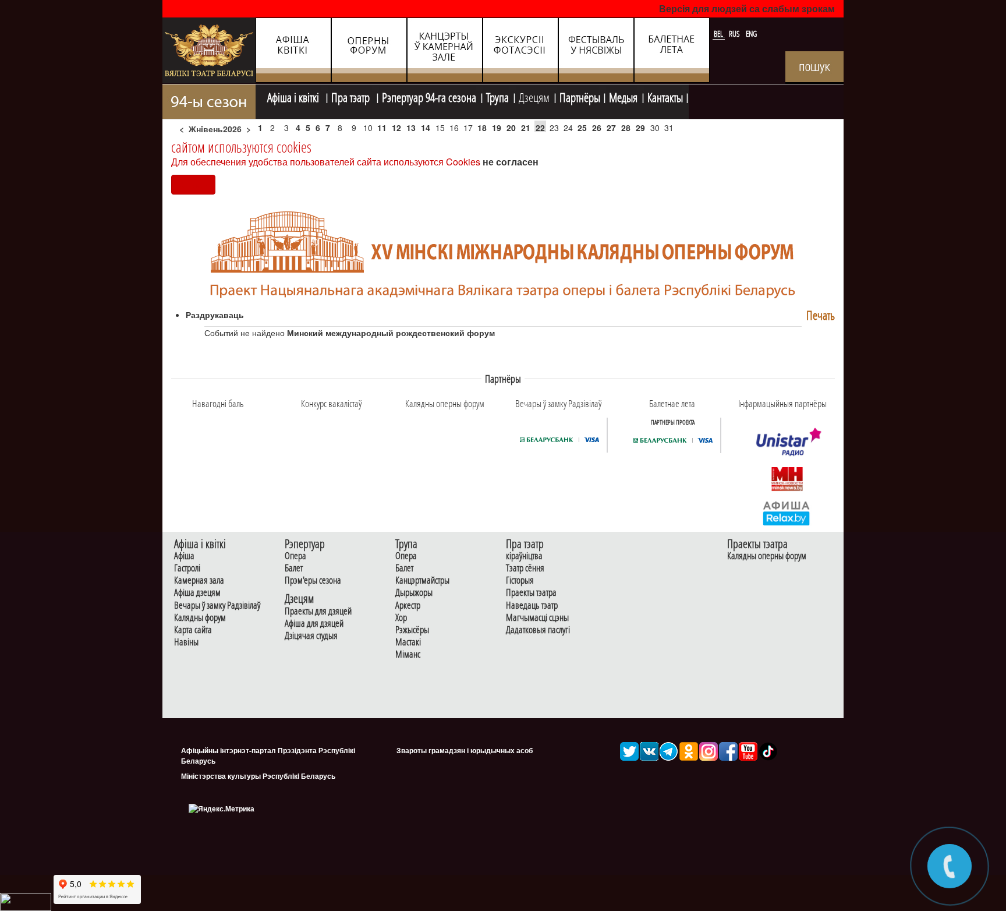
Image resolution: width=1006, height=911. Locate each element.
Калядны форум (200, 617)
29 (640, 127)
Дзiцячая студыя (311, 635)
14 (425, 127)
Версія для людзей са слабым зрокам (747, 8)
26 (596, 127)
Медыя (623, 96)
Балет (294, 568)
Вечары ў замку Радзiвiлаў (217, 605)
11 (382, 127)
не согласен (511, 161)
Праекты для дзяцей (318, 611)
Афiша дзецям (197, 592)
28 (625, 127)
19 (496, 127)
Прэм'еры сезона (313, 580)
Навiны (186, 642)
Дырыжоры (414, 592)
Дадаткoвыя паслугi (538, 630)
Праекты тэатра (531, 592)
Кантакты (665, 96)
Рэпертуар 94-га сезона (429, 96)
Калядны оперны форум (766, 556)
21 (525, 127)
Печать (820, 315)
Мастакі (408, 642)
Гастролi (187, 568)
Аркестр (407, 605)
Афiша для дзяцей (314, 623)
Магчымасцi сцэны (537, 617)
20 (511, 127)
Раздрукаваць (215, 314)
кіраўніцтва (524, 556)
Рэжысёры (412, 630)
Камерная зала (199, 580)
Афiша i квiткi (294, 96)
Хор (401, 617)
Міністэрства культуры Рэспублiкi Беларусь (258, 776)
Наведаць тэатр (532, 605)
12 (396, 127)
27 (611, 127)
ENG (751, 34)
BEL (719, 34)
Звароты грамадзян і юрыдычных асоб (464, 750)
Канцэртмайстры (422, 580)
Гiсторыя (520, 580)
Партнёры (579, 96)
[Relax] (787, 513)
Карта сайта (193, 630)
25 (582, 127)
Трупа (497, 96)
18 (482, 127)
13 (411, 127)
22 (540, 127)
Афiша (184, 556)
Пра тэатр (351, 96)
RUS (735, 34)
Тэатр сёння (525, 568)
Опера (295, 556)
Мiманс (407, 654)
